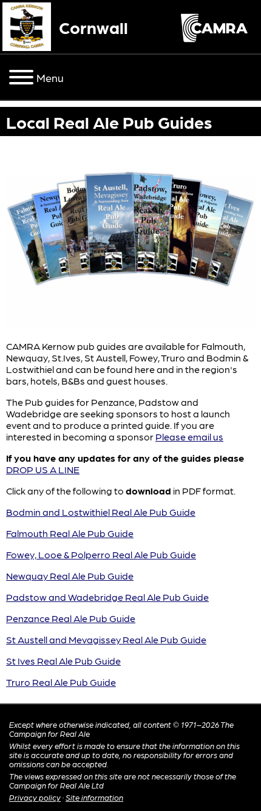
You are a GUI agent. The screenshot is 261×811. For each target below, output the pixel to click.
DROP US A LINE (43, 469)
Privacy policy (35, 797)
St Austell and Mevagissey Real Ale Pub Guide (106, 639)
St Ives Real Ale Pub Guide (63, 660)
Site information (94, 797)
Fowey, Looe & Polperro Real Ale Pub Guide (101, 554)
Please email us (189, 436)
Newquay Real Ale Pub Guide (70, 575)
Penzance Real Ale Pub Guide (70, 618)
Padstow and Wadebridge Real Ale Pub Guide (107, 597)
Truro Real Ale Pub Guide (61, 682)
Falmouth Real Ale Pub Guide (70, 533)
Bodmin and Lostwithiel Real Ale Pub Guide (100, 512)
